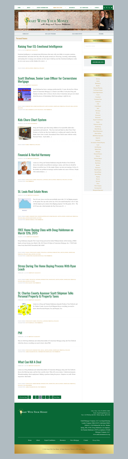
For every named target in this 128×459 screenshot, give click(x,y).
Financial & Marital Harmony (34, 154)
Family (27, 144)
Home (30, 440)
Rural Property (97, 170)
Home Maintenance (39, 106)
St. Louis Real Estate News (33, 191)
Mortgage (56, 106)
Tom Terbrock (48, 109)
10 (44, 397)
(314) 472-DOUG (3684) (104, 411)
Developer (98, 110)
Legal (42, 350)
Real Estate (74, 106)
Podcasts (98, 156)
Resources (33, 218)
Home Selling (53, 216)
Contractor (97, 101)
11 (48, 397)
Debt (98, 108)
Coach (27, 252)
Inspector (52, 383)
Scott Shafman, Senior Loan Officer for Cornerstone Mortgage (47, 80)
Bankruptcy (98, 83)
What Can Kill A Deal (29, 362)
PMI (20, 332)
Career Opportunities (98, 92)
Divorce (98, 113)
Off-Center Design (80, 449)
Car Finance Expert (97, 90)
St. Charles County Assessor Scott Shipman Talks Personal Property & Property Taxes (45, 294)
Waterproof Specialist (98, 190)
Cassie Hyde (29, 255)
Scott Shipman (30, 322)
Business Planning (98, 88)
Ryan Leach (29, 283)
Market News (98, 149)
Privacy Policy (96, 440)
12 (51, 397)
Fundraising (98, 126)
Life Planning (29, 68)
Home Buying (29, 106)
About (38, 440)
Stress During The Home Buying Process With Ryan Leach (47, 267)
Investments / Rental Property (98, 142)
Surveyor (98, 181)
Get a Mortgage (74, 440)
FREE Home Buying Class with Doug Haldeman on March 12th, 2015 (45, 231)
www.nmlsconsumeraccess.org (101, 434)
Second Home (98, 172)
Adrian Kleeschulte (31, 351)
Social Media (98, 174)
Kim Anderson (30, 109)
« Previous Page (23, 397)
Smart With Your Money (64, 21)
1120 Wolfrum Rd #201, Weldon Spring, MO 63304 (97, 415)
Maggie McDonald (38, 255)
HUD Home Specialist (98, 135)
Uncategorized (27, 385)
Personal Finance (39, 68)
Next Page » (57, 397)
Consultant (28, 179)
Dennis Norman (30, 219)
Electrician (97, 117)
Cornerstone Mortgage (45, 351)
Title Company (98, 185)
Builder (98, 85)
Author (98, 81)
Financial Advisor (42, 179)
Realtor (20, 108)
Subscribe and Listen (97, 62)
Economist (97, 115)
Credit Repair (36, 383)
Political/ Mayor (98, 158)
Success (70, 179)
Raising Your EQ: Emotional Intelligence (40, 46)
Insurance (52, 279)
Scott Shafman (38, 109)
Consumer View (98, 99)
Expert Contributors (98, 119)
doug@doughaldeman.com (103, 413)
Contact (86, 440)
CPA (98, 104)
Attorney (98, 79)
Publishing (97, 160)
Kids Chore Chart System (32, 119)
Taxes (98, 183)
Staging (98, 176)
